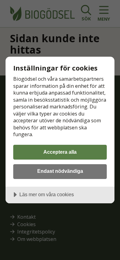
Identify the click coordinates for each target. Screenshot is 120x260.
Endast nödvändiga (60, 171)
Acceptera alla (60, 152)
